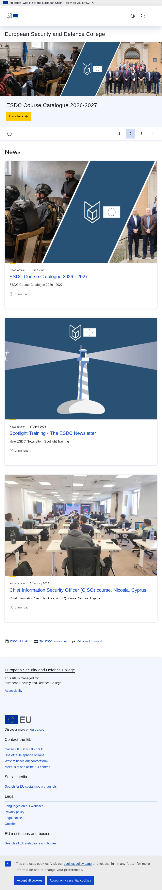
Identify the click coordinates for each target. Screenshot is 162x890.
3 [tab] (141, 133)
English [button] (133, 16)
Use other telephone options (24, 755)
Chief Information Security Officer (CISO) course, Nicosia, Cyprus (77, 590)
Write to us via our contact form (26, 761)
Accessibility (13, 690)
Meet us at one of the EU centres (27, 767)
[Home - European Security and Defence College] (12, 15)
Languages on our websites (24, 806)
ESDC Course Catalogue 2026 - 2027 (48, 276)
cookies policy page (78, 863)
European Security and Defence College (40, 670)
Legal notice (13, 818)
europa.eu (37, 729)
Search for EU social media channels (31, 786)
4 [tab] (153, 133)
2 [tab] (130, 133)
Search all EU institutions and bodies (31, 843)
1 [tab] (119, 133)
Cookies (10, 823)
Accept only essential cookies (70, 880)
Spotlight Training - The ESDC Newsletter (52, 433)
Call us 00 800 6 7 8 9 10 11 (24, 749)
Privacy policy (14, 812)
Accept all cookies (29, 880)
